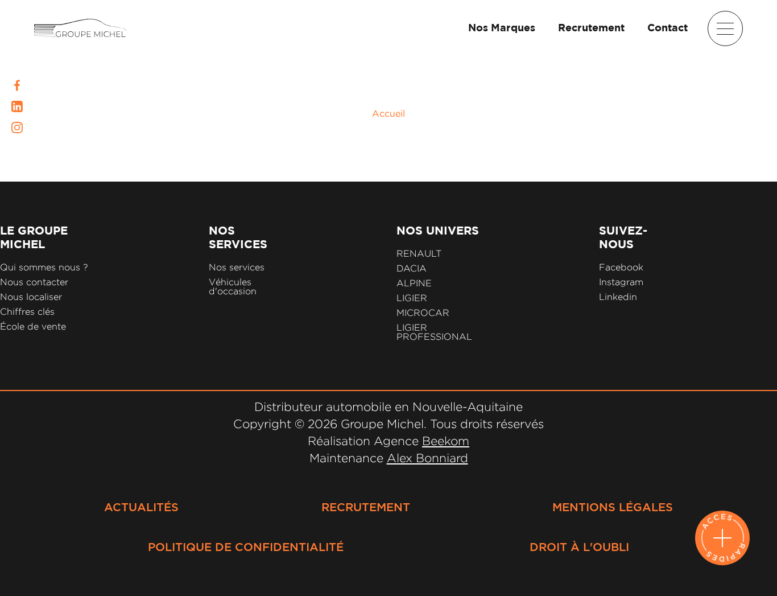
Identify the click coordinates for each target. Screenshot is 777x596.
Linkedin (618, 297)
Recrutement (591, 28)
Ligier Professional (434, 332)
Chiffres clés (27, 312)
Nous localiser (31, 297)
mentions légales (612, 507)
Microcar (422, 313)
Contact (667, 28)
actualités (141, 507)
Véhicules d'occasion (233, 286)
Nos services (236, 267)
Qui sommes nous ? (44, 267)
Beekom (445, 440)
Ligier (411, 298)
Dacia (411, 268)
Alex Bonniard (427, 457)
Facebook (621, 267)
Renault (418, 253)
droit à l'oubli (579, 547)
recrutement (365, 507)
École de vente (33, 326)
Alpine (414, 283)
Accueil (388, 113)
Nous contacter (34, 282)
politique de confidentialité (246, 547)
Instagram (621, 282)
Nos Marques (501, 28)
